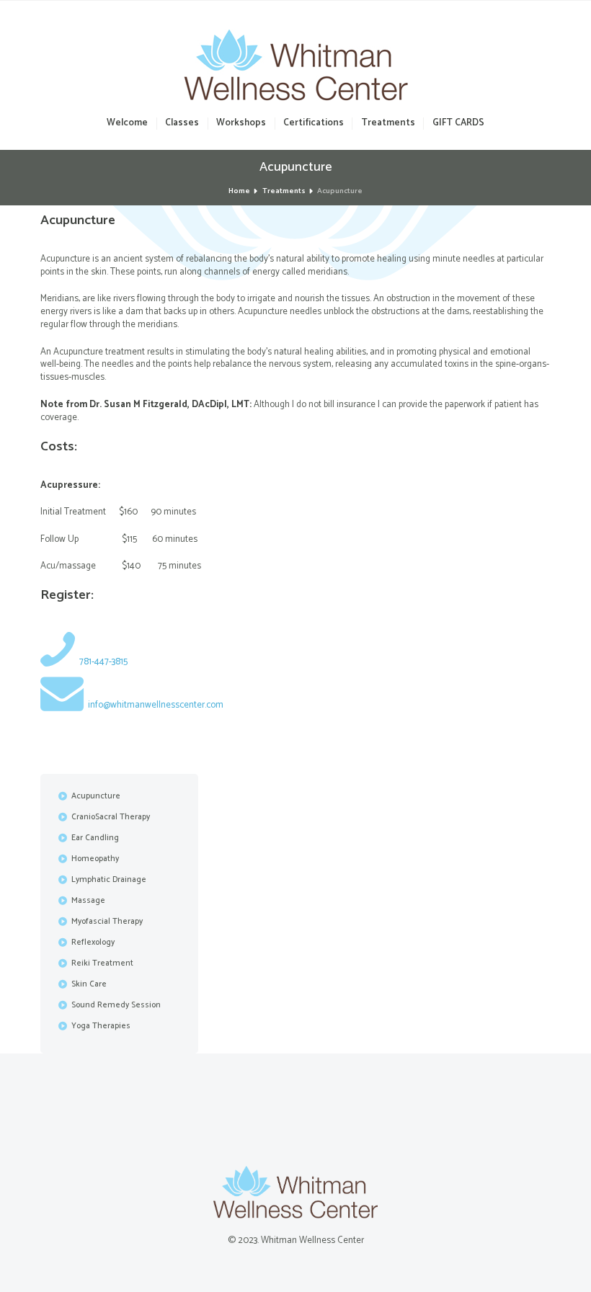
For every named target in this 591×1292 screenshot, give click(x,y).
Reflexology (93, 942)
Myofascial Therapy (107, 921)
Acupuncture (95, 796)
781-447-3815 (103, 661)
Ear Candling (95, 838)
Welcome (127, 123)
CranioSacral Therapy (110, 817)
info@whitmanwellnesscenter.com (155, 705)
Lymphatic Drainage (108, 879)
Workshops (241, 123)
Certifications (313, 123)
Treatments (387, 123)
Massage (88, 900)
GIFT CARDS (458, 123)
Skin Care (89, 984)
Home (239, 191)
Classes (182, 123)
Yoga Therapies (100, 1026)
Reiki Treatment (102, 963)
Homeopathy (95, 858)
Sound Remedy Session (116, 1005)
